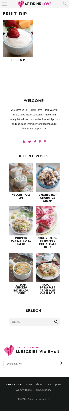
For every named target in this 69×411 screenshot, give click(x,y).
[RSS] (24, 141)
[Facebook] (35, 141)
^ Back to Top (13, 385)
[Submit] (56, 321)
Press (58, 384)
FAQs (49, 384)
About (39, 384)
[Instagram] (45, 141)
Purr (49, 399)
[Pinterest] (40, 141)
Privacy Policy (43, 389)
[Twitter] (29, 141)
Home (28, 384)
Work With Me (24, 389)
